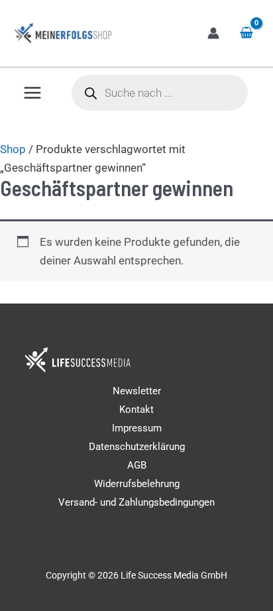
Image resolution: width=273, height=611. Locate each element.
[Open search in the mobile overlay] (160, 92)
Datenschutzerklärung (137, 447)
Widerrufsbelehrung (137, 484)
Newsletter (137, 391)
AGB (136, 465)
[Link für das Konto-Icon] (213, 33)
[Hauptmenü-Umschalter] (32, 92)
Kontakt (136, 410)
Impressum (137, 428)
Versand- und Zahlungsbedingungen (136, 502)
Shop (13, 149)
